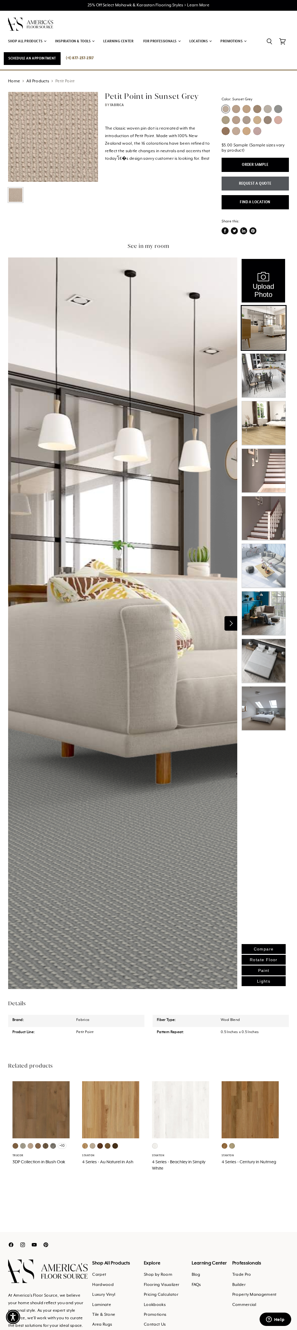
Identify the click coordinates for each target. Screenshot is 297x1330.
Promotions (155, 1314)
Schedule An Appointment (32, 58)
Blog (196, 1274)
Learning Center (118, 41)
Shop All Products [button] (25, 41)
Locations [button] (199, 41)
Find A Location (255, 202)
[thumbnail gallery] (15, 195)
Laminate (101, 1304)
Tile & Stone (103, 1314)
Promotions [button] (231, 41)
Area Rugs (102, 1324)
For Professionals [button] (160, 41)
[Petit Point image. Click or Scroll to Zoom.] (53, 137)
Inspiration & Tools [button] (73, 41)
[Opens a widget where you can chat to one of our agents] (275, 1320)
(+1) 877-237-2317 (80, 58)
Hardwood (103, 1284)
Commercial (244, 1304)
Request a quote (255, 183)
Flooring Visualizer (161, 1284)
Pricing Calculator (161, 1294)
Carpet (99, 1274)
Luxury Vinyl (103, 1294)
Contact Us (155, 1324)
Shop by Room (158, 1274)
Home (14, 81)
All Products (37, 81)
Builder (239, 1284)
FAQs (196, 1284)
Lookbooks (155, 1304)
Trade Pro (241, 1274)
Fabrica (117, 105)
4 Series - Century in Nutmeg (249, 1162)
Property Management (254, 1294)
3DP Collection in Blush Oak (38, 1162)
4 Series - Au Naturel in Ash (107, 1162)
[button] (13, 1317)
